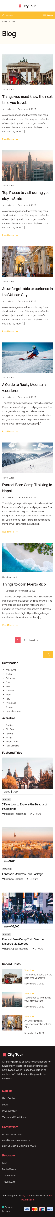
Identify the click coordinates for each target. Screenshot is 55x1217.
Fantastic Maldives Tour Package (22, 874)
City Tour (10, 729)
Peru (8, 698)
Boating (9, 725)
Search (48, 654)
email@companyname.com (16, 1140)
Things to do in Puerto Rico (24, 584)
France (9, 682)
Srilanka (9, 707)
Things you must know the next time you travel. (38, 976)
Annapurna (11, 669)
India (8, 686)
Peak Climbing (12, 745)
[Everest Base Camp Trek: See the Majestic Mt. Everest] (27, 894)
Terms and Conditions (14, 1117)
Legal (5, 1104)
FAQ (4, 1162)
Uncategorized (9, 577)
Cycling (9, 733)
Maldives (10, 690)
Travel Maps (8, 1182)
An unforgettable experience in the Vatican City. (37, 1024)
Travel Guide (8, 89)
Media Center (9, 1169)
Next (32, 640)
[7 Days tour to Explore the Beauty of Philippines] (27, 759)
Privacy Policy (9, 1111)
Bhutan (9, 674)
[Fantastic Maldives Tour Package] (27, 829)
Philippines (11, 702)
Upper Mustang (13, 711)
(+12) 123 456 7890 (12, 1134)
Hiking (9, 737)
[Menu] (44, 15)
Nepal (8, 694)
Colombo (10, 678)
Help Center (8, 1098)
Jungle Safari (12, 741)
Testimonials (9, 1175)
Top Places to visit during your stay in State (37, 999)
